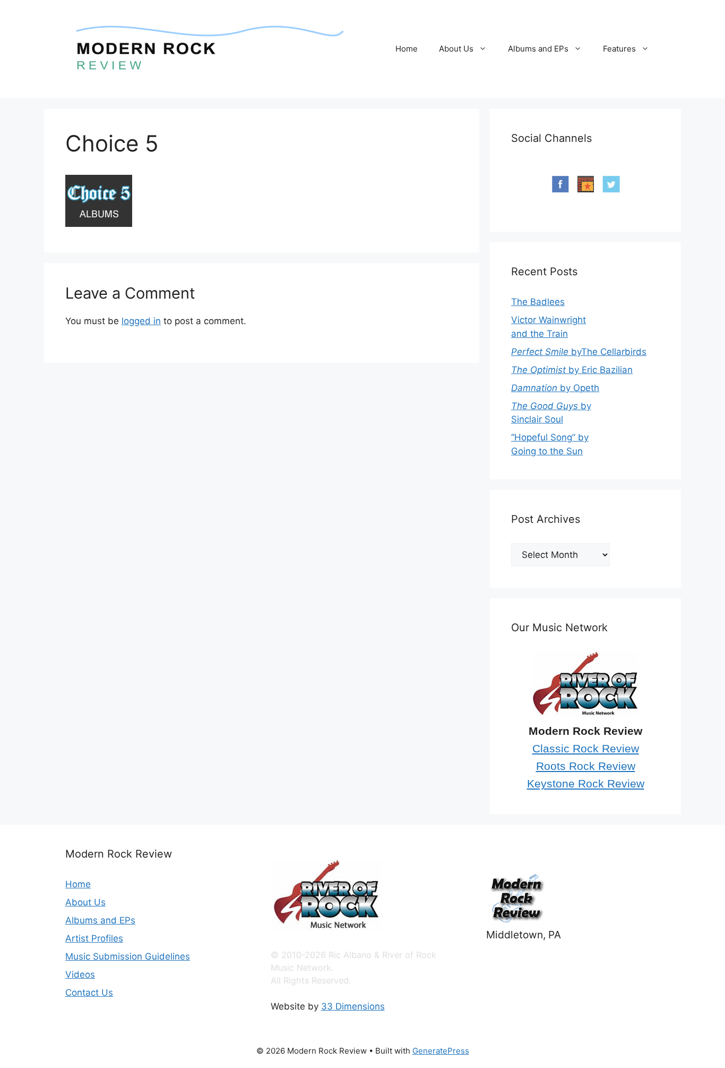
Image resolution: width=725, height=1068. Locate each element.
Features (619, 49)
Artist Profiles (94, 938)
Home (406, 49)
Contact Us (89, 992)
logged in (141, 321)
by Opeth (555, 388)
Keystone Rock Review (585, 783)
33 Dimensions (353, 1006)
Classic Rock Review (585, 748)
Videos (80, 974)
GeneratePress (440, 1051)
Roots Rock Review (585, 766)
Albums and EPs (538, 49)
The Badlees (538, 301)
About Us (456, 49)
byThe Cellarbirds (578, 351)
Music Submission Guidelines (127, 956)
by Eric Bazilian (572, 370)
